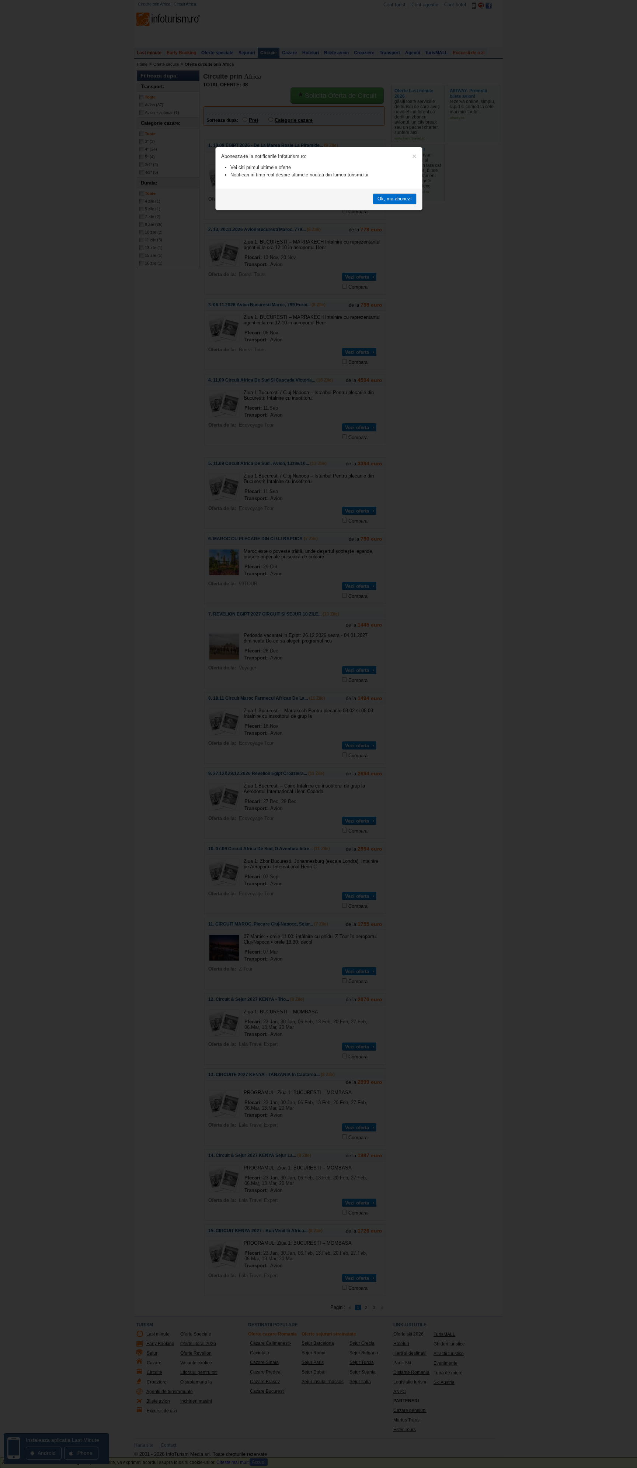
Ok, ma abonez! (394, 198)
